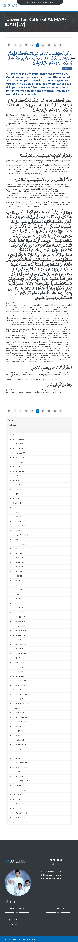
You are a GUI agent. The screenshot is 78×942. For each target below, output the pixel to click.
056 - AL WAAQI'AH (19, 685)
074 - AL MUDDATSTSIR (21, 767)
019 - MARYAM (17, 517)
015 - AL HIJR (16, 499)
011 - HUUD (16, 480)
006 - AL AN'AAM (18, 457)
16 (20, 45)
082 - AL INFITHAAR (19, 804)
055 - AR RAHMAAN (19, 681)
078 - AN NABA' (17, 786)
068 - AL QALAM (18, 740)
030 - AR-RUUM (18, 567)
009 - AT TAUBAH (18, 471)
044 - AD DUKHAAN (19, 631)
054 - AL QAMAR (18, 676)
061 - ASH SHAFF (18, 708)
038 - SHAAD (16, 603)
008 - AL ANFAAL (18, 467)
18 (32, 45)
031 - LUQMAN (17, 571)
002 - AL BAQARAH (19, 439)
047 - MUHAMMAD (19, 644)
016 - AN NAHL (17, 503)
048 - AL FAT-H (17, 649)
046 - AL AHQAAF (18, 640)
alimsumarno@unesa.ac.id (41, 2)
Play (66, 68)
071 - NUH (15, 754)
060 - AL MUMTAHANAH (21, 704)
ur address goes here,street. (53, 878)
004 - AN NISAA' (17, 448)
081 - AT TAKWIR (18, 799)
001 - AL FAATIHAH (19, 435)
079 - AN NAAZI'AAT (19, 790)
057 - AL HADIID (18, 690)
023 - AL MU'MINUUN (20, 535)
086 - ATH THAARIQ (19, 822)
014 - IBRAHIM (17, 494)
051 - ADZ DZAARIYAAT (20, 663)
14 (9, 45)
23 (60, 45)
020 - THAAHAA (18, 521)
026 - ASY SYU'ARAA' (19, 549)
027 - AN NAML (17, 553)
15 (15, 45)
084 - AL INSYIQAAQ (19, 813)
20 (43, 45)
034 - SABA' (16, 585)
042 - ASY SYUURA (19, 621)
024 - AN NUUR (17, 539)
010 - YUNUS (16, 476)
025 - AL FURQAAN (19, 544)
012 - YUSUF (16, 485)
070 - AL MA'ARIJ (18, 749)
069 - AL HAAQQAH (19, 745)
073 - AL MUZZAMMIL (20, 763)
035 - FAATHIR (17, 590)
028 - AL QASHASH (19, 558)
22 (55, 45)
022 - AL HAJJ (17, 530)
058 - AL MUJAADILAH (20, 694)
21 (49, 45)
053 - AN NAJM (17, 672)
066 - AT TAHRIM (18, 731)
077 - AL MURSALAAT (20, 781)
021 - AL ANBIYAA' (18, 526)
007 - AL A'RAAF (18, 462)
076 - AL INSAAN (18, 776)
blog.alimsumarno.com (52, 875)
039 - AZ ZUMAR (18, 608)
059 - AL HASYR (17, 699)
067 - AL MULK (17, 735)
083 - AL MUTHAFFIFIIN (21, 808)
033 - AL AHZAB (18, 581)
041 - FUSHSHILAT (18, 617)
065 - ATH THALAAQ (19, 726)
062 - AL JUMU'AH (18, 713)
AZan (27, 2)
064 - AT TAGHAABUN (20, 722)
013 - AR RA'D (17, 489)
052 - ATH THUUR (18, 667)
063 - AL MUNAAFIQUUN (21, 717)
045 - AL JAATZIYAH (19, 635)
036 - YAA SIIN (17, 594)
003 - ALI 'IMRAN (18, 444)
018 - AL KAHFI (17, 512)
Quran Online (13, 920)
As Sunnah (12, 924)
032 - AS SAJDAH (18, 576)
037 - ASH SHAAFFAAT (20, 599)
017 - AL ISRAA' (17, 508)
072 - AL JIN (16, 758)
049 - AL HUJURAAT (19, 653)
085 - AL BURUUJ (18, 817)
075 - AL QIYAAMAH (19, 772)
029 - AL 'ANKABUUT (19, 562)
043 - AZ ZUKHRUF (19, 626)
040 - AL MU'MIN (18, 612)
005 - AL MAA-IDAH (19, 453)
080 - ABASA (16, 795)
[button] (72, 58)
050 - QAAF (16, 658)
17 (26, 45)
